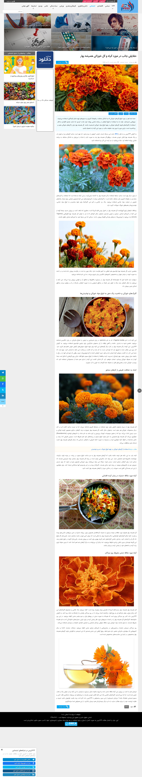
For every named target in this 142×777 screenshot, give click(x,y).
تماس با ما (65, 714)
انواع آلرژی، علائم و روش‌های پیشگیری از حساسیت (22, 77)
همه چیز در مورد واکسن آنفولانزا (37, 46)
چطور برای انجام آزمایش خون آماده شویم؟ (78, 29)
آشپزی (95, 1)
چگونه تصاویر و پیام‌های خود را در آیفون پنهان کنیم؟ (74, 47)
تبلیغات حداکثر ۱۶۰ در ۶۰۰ (45, 100)
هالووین (102, 1)
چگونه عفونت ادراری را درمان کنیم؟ (23, 126)
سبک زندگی (133, 114)
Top (139, 391)
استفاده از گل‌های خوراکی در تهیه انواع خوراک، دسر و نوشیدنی (110, 449)
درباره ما (72, 714)
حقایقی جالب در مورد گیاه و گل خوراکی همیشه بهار (108, 56)
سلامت (126, 114)
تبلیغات (78, 714)
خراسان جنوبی (87, 1)
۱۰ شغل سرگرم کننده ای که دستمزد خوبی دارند (36, 25)
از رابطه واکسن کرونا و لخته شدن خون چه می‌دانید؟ (121, 48)
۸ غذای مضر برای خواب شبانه (25, 102)
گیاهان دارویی (113, 114)
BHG (116, 134)
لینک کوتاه (61, 62)
